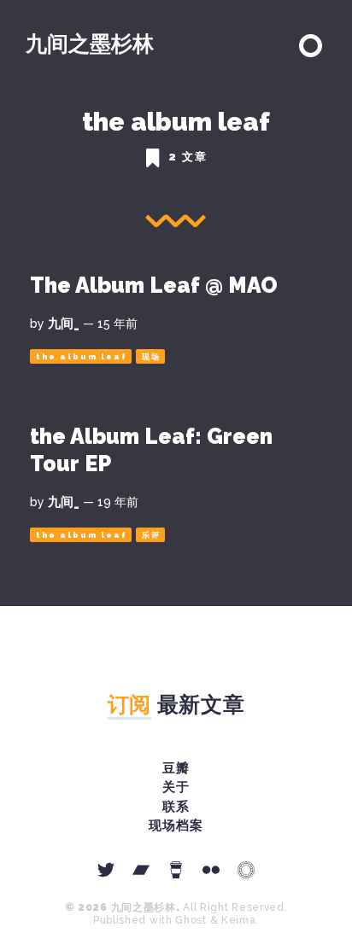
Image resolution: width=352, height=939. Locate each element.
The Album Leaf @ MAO (154, 285)
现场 (151, 357)
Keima (238, 920)
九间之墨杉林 (90, 43)
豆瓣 (176, 768)
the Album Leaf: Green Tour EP (151, 449)
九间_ (63, 323)
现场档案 (176, 825)
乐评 (151, 535)
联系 (176, 806)
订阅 (129, 704)
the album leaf (81, 357)
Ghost (191, 920)
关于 (176, 787)
